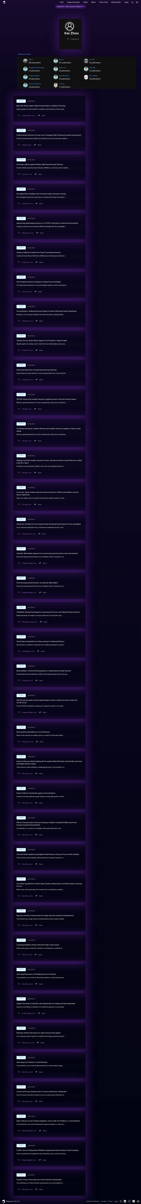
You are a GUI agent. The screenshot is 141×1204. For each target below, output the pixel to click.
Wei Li (31, 59)
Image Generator (73, 2)
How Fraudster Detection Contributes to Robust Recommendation (39, 282)
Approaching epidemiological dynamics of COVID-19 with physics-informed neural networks (47, 223)
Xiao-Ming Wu (64, 76)
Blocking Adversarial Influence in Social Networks (33, 732)
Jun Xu (91, 59)
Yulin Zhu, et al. (28, 203)
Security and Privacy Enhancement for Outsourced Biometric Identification (41, 1091)
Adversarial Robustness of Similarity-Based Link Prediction (36, 974)
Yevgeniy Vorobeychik (36, 67)
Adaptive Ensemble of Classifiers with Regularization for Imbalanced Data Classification (46, 1003)
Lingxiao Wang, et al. (29, 563)
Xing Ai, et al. (27, 145)
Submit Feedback (92, 1201)
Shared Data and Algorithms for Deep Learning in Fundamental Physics (40, 641)
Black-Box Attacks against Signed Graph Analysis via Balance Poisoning (41, 106)
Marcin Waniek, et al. (29, 1131)
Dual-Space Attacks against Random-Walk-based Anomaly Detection (40, 164)
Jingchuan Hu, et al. (29, 534)
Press (110, 1201)
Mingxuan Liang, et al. (30, 622)
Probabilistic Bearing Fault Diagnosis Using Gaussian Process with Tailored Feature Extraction (48, 612)
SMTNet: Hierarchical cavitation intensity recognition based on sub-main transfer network (46, 399)
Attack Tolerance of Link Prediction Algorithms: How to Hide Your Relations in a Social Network (48, 1121)
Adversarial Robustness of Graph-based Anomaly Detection (37, 370)
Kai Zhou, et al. (28, 773)
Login (126, 2)
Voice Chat (103, 2)
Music (93, 2)
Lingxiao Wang (34, 76)
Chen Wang (93, 76)
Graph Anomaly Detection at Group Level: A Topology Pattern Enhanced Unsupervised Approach (49, 135)
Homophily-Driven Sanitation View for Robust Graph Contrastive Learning (41, 194)
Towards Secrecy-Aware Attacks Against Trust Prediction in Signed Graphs (42, 340)
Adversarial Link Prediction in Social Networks (32, 1062)
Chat (61, 2)
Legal (116, 1201)
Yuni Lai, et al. (27, 174)
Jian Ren (92, 67)
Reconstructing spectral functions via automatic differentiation (37, 583)
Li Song (62, 84)
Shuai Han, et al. (28, 233)
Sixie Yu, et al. (27, 954)
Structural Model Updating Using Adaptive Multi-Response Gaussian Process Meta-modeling (48, 854)
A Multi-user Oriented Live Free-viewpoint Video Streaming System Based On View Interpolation (49, 524)
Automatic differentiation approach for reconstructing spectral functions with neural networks (47, 553)
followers (75, 39)
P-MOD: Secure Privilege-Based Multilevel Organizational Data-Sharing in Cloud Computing (47, 1150)
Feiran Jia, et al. (28, 742)
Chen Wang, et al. (29, 1013)
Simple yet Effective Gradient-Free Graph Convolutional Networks (39, 252)
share (43, 115)
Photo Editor (116, 2)
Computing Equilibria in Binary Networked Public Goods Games (38, 945)
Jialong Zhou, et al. (29, 115)
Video (85, 2)
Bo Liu (61, 59)
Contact (104, 1201)
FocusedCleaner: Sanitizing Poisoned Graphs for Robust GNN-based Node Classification (47, 311)
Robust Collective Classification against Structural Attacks (36, 793)
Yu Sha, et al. (27, 409)
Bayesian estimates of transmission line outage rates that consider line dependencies (45, 915)
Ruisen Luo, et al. (28, 1042)
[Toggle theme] (132, 2)
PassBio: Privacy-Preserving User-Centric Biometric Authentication (39, 1179)
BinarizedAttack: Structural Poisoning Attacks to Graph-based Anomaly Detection (44, 671)
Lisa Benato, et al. (29, 651)
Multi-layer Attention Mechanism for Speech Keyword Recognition (39, 1033)
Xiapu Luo (62, 67)
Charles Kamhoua (35, 84)
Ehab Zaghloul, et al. (29, 1160)
